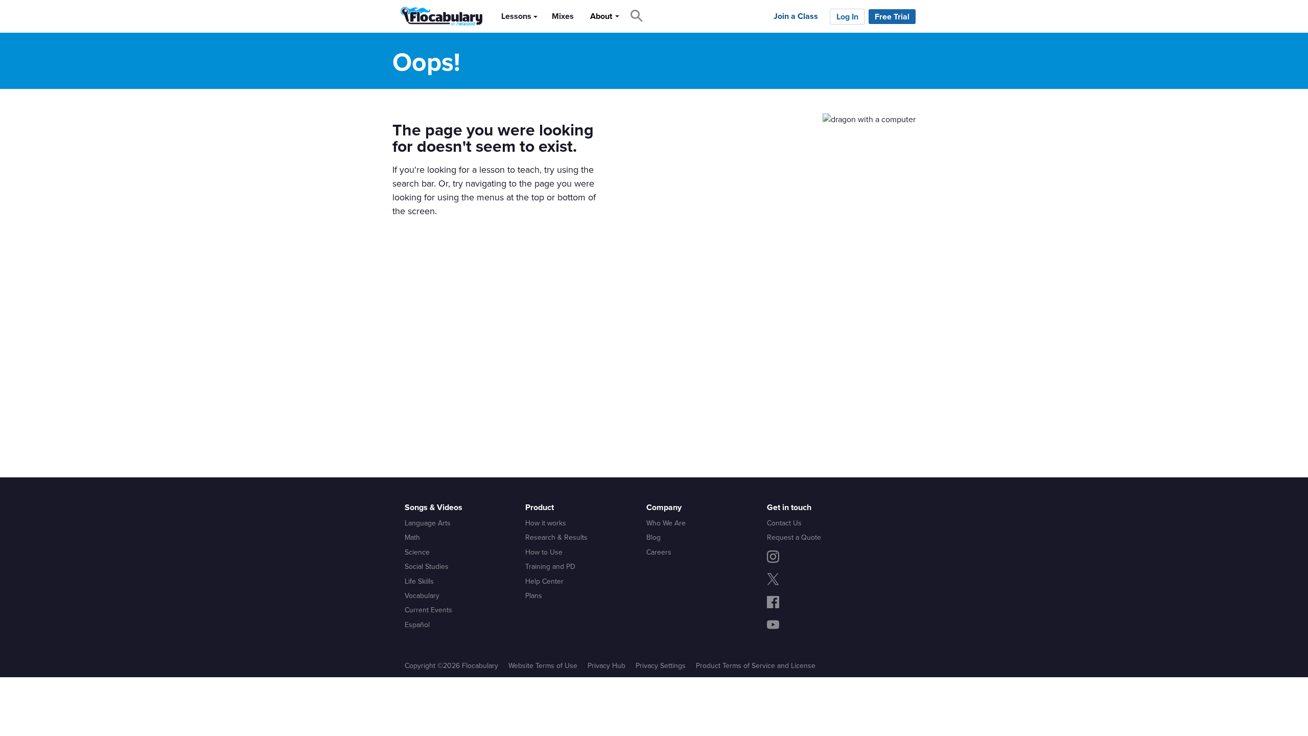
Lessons (516, 16)
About (601, 16)
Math (412, 537)
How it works (545, 523)
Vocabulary (422, 595)
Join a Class (796, 16)
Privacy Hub (606, 665)
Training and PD (550, 566)
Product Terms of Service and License (755, 665)
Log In (847, 16)
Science (417, 552)
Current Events (428, 610)
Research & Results (556, 537)
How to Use (544, 552)
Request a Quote (794, 537)
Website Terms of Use (542, 665)
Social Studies (427, 566)
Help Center (544, 581)
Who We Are (666, 523)
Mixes (563, 16)
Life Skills (419, 581)
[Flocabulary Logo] (438, 16)
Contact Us (784, 523)
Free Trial (892, 16)
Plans (533, 595)
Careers (658, 552)
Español (417, 624)
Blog (653, 537)
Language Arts (428, 523)
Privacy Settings (661, 665)
